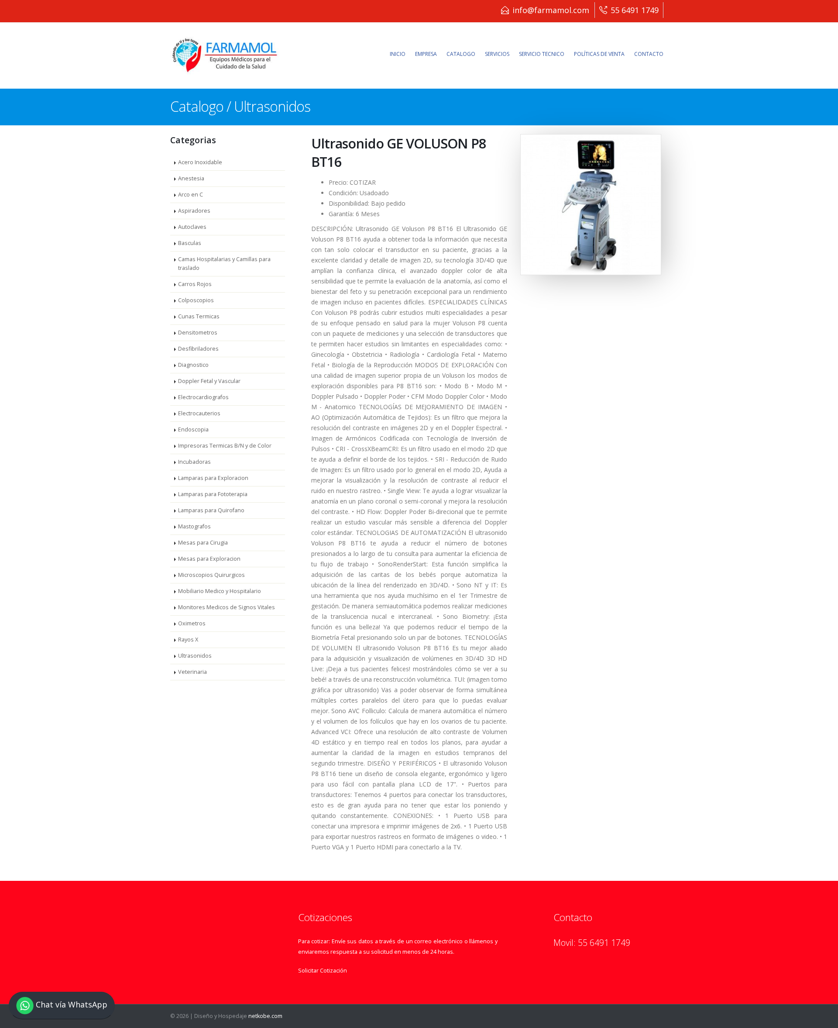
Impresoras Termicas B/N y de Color (224, 445)
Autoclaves (192, 227)
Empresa (426, 54)
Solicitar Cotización (322, 970)
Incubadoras (194, 462)
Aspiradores (194, 210)
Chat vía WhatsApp (70, 1005)
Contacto (648, 54)
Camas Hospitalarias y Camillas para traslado (224, 263)
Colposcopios (196, 300)
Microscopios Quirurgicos (211, 575)
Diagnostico (193, 365)
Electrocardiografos (203, 397)
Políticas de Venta (599, 54)
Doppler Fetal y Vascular (209, 381)
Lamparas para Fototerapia (212, 494)
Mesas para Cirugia (203, 542)
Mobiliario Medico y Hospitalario (219, 591)
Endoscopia (193, 429)
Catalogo (460, 54)
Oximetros (192, 623)
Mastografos (194, 526)
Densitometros (197, 332)
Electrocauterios (199, 413)
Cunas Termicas (199, 316)
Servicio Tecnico (541, 54)
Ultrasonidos (195, 655)
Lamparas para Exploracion (213, 478)
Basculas (189, 243)
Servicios (497, 54)
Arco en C (190, 194)
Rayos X (188, 639)
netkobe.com (265, 1016)
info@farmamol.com (550, 10)
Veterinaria (192, 672)
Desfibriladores (198, 348)
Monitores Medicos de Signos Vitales (226, 607)
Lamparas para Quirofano (211, 510)
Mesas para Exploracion (209, 558)
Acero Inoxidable (200, 162)
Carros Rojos (195, 284)
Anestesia (191, 178)
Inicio (397, 54)
